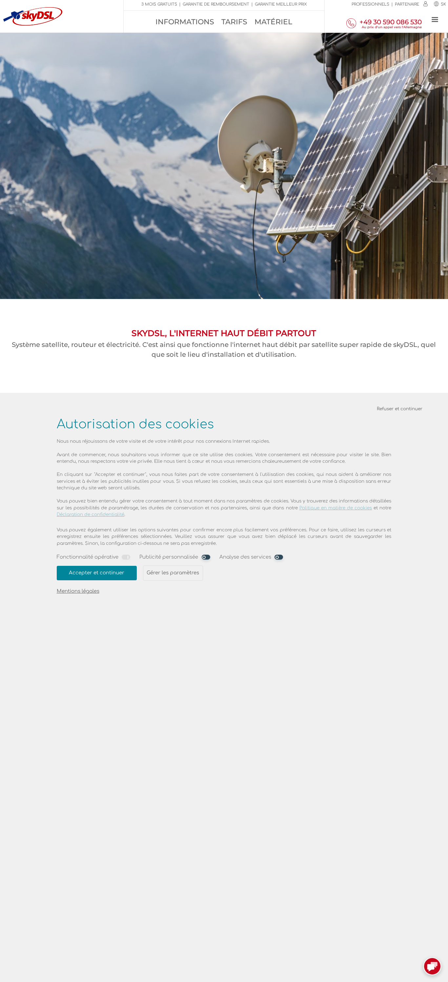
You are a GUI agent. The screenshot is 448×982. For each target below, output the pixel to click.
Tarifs (234, 21)
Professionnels (370, 4)
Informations (184, 21)
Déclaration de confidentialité (90, 514)
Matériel (273, 21)
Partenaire (407, 4)
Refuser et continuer (399, 408)
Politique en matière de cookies (335, 507)
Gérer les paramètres (173, 573)
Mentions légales (78, 591)
